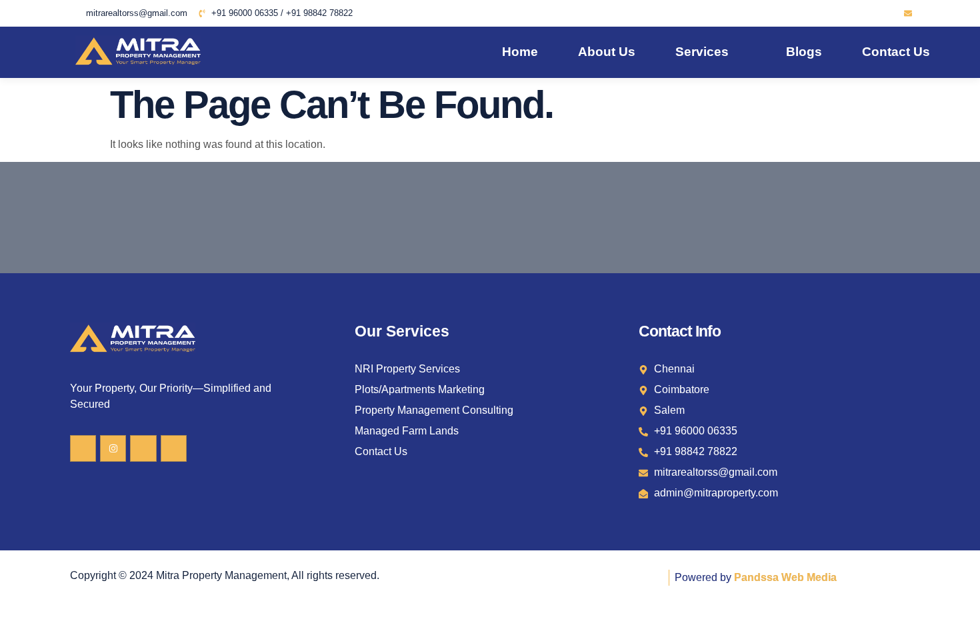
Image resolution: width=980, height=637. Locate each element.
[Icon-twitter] (854, 13)
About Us (606, 52)
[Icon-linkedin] (872, 13)
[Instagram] (113, 448)
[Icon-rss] (890, 13)
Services (702, 52)
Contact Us (896, 52)
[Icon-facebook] (836, 13)
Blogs (804, 52)
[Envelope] (908, 13)
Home (520, 52)
